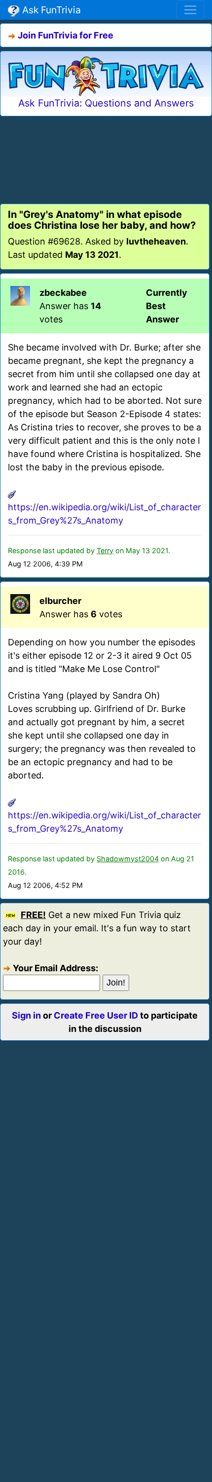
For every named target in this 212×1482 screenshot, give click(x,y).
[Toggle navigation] (190, 10)
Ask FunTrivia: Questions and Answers (106, 103)
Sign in (26, 1015)
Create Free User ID (96, 1015)
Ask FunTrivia (50, 10)
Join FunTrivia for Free (65, 35)
